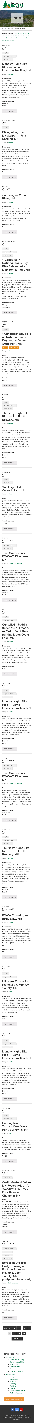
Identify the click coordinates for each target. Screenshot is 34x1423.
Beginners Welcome (9, 56)
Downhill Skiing (15, 1367)
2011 (9, 40)
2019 (24, 36)
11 (24, 1333)
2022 (9, 36)
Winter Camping (15, 1364)
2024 (27, 33)
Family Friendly (7, 255)
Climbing (12, 1388)
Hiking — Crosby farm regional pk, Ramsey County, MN (16, 985)
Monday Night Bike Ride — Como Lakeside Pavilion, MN (16, 67)
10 (19, 1333)
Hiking (10, 351)
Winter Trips (10, 1357)
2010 (14, 40)
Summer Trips (10, 1374)
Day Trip (5, 53)
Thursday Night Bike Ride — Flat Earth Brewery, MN (15, 416)
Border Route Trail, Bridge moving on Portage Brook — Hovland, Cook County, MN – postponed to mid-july (16, 1271)
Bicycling (10, 74)
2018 (29, 36)
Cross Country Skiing (17, 1360)
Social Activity (7, 59)
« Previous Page (9, 1328)
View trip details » (10, 111)
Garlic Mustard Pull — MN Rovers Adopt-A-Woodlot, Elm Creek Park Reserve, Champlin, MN (16, 1188)
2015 (15, 38)
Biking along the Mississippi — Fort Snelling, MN (14, 135)
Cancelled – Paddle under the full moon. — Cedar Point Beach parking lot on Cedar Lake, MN (16, 631)
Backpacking (14, 1379)
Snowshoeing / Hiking (17, 1362)
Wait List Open (14, 347)
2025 (22, 33)
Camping (13, 1384)
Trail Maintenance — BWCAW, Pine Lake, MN (15, 556)
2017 (5, 38)
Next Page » (17, 1339)
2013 (25, 38)
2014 (20, 38)
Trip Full (5, 347)
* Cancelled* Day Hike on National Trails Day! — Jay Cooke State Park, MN (16, 338)
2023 (4, 36)
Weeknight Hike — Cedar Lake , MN (14, 488)
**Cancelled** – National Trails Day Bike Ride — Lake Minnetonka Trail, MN (16, 264)
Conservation (7, 548)
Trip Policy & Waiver (13, 1399)
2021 (14, 36)
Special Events (7, 1258)
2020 (19, 36)
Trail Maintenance (19, 563)
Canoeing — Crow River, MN (14, 196)
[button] (30, 4)
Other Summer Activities (18, 1391)
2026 (17, 33)
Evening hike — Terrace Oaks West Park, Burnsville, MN (15, 1126)
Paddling (10, 202)
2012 (4, 40)
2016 (10, 38)
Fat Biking (13, 1369)
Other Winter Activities (18, 1371)
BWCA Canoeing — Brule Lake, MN (15, 917)
